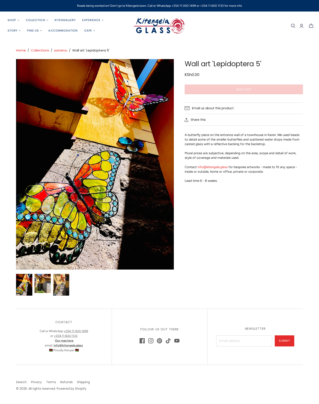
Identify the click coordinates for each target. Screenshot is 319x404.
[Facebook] (142, 340)
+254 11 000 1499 (76, 331)
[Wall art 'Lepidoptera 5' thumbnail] (24, 285)
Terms (51, 382)
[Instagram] (150, 340)
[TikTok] (168, 340)
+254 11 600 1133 (65, 336)
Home (21, 50)
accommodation (63, 30)
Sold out (244, 89)
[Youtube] (176, 340)
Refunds (66, 382)
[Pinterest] (159, 340)
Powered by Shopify (71, 388)
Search (21, 382)
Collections (40, 50)
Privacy (36, 382)
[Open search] (293, 26)
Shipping (83, 382)
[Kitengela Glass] (159, 25)
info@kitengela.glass (213, 167)
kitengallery (65, 20)
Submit (284, 341)
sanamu (60, 50)
